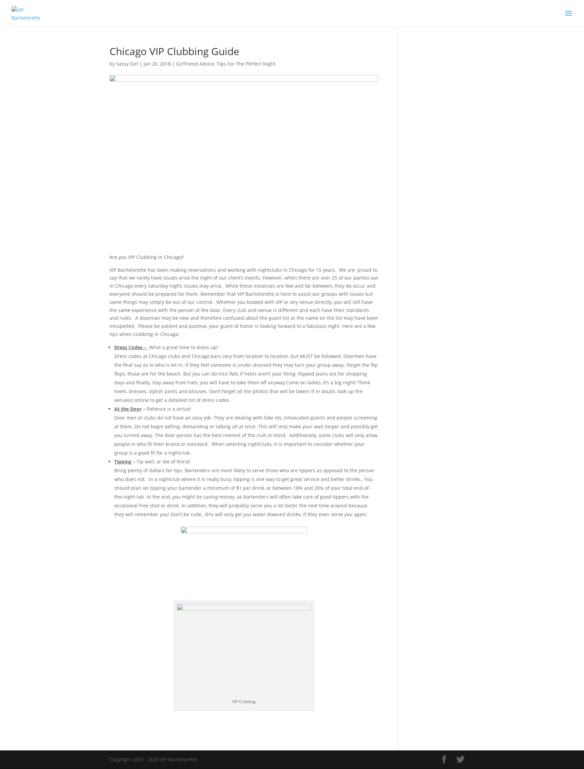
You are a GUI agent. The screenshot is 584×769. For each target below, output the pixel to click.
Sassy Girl (127, 64)
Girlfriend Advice (195, 64)
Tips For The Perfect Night (246, 64)
